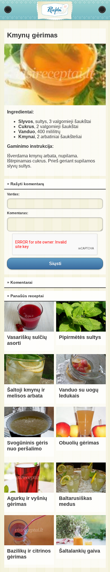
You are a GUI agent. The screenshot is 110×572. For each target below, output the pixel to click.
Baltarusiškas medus (75, 501)
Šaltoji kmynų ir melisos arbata (26, 393)
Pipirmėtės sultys (80, 337)
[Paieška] (102, 9)
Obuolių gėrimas (79, 443)
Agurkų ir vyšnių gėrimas (27, 501)
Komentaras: (17, 213)
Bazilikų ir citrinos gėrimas (29, 554)
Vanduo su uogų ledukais (78, 393)
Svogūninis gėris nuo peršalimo (27, 446)
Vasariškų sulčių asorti (27, 340)
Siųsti (55, 263)
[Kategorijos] (8, 9)
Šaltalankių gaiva (79, 551)
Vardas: (13, 194)
